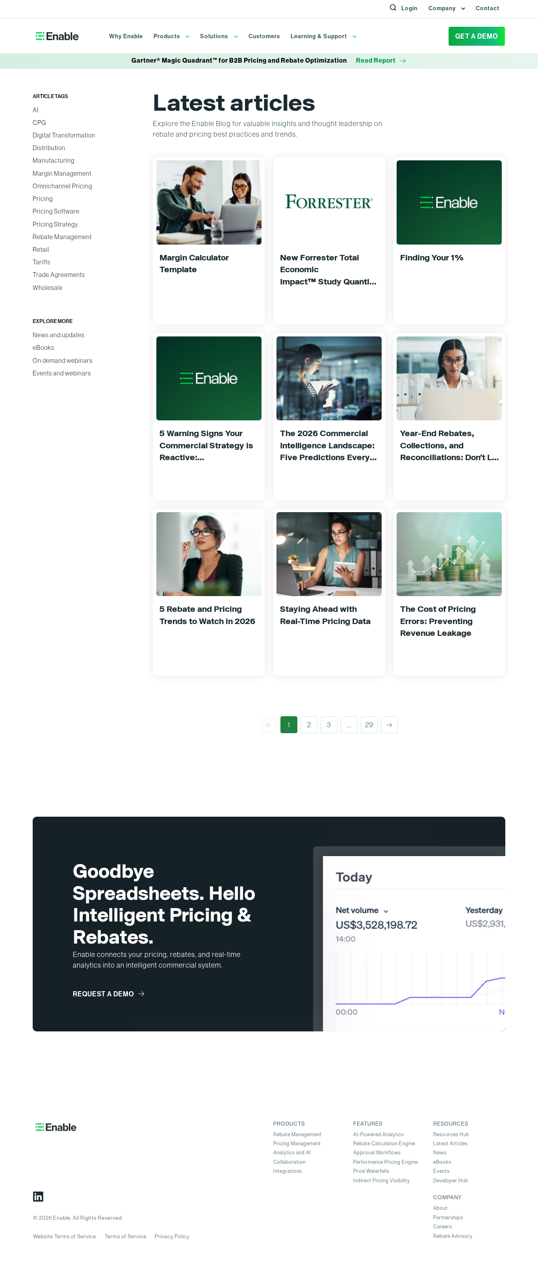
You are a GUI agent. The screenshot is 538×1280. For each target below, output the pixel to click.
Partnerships (448, 1218)
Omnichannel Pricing (62, 186)
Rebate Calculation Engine (384, 1143)
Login (409, 8)
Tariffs (41, 262)
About (440, 1208)
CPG (39, 122)
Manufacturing (53, 160)
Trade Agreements (59, 274)
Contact (487, 8)
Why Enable (126, 36)
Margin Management (62, 173)
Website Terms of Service (64, 1236)
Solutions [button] (215, 36)
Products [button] (168, 36)
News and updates (59, 335)
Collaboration (289, 1162)
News (440, 1153)
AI (36, 110)
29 (369, 725)
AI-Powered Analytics (378, 1134)
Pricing (43, 198)
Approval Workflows (377, 1153)
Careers (442, 1227)
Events (441, 1171)
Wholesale (48, 287)
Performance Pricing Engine (385, 1162)
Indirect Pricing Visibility (381, 1180)
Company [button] (443, 8)
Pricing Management (297, 1143)
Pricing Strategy (55, 224)
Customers (264, 36)
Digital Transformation (64, 135)
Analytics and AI (292, 1153)
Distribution (49, 148)
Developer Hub (450, 1180)
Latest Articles (450, 1143)
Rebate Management (62, 237)
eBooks (43, 347)
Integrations (287, 1171)
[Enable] (57, 36)
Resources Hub (451, 1134)
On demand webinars (63, 360)
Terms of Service (126, 1236)
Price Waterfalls (371, 1171)
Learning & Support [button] (320, 36)
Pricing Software (56, 211)
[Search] (397, 16)
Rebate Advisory (453, 1236)
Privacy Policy (172, 1236)
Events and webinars (62, 373)
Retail (41, 249)
